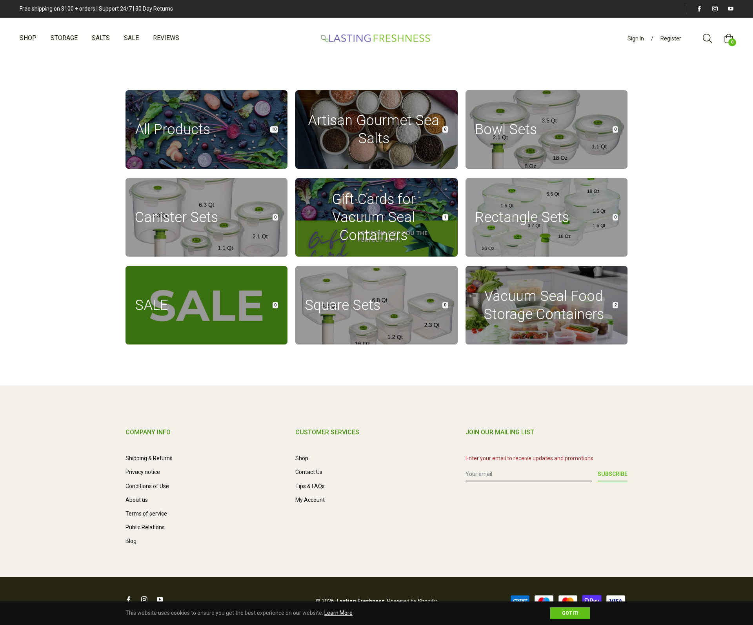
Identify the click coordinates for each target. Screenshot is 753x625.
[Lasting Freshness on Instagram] (714, 8)
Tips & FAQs (310, 486)
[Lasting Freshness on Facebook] (699, 8)
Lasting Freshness (360, 601)
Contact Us (308, 472)
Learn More (338, 613)
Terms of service (146, 513)
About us (137, 500)
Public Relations (145, 527)
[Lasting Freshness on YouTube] (730, 8)
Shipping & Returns (149, 458)
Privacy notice (143, 472)
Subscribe (613, 474)
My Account (310, 500)
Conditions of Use (147, 486)
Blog (131, 541)
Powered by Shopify (412, 601)
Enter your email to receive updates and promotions (529, 458)
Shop (301, 458)
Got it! (570, 613)
